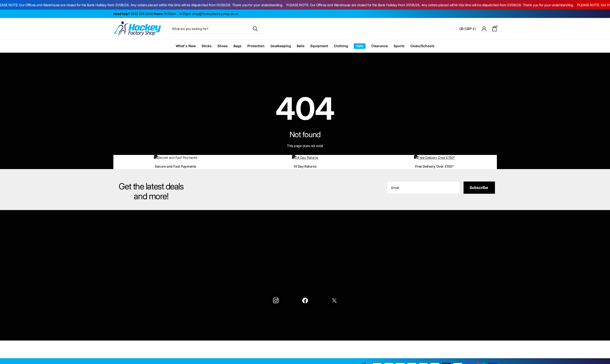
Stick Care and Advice (450, 270)
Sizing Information (450, 258)
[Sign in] (484, 28)
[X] (334, 300)
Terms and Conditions (257, 270)
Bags (237, 46)
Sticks (207, 46)
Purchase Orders (353, 258)
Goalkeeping (280, 46)
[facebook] (305, 300)
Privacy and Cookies (257, 258)
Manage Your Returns (353, 270)
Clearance (379, 46)
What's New (186, 46)
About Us (257, 233)
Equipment (319, 46)
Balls (301, 46)
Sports (399, 46)
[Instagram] (276, 300)
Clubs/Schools (422, 46)
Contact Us (450, 233)
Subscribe (479, 187)
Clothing (341, 46)
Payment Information (256, 246)
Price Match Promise (256, 282)
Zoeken (255, 28)
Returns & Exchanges (353, 246)
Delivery (354, 233)
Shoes (222, 46)
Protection (256, 46)
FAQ (450, 246)
